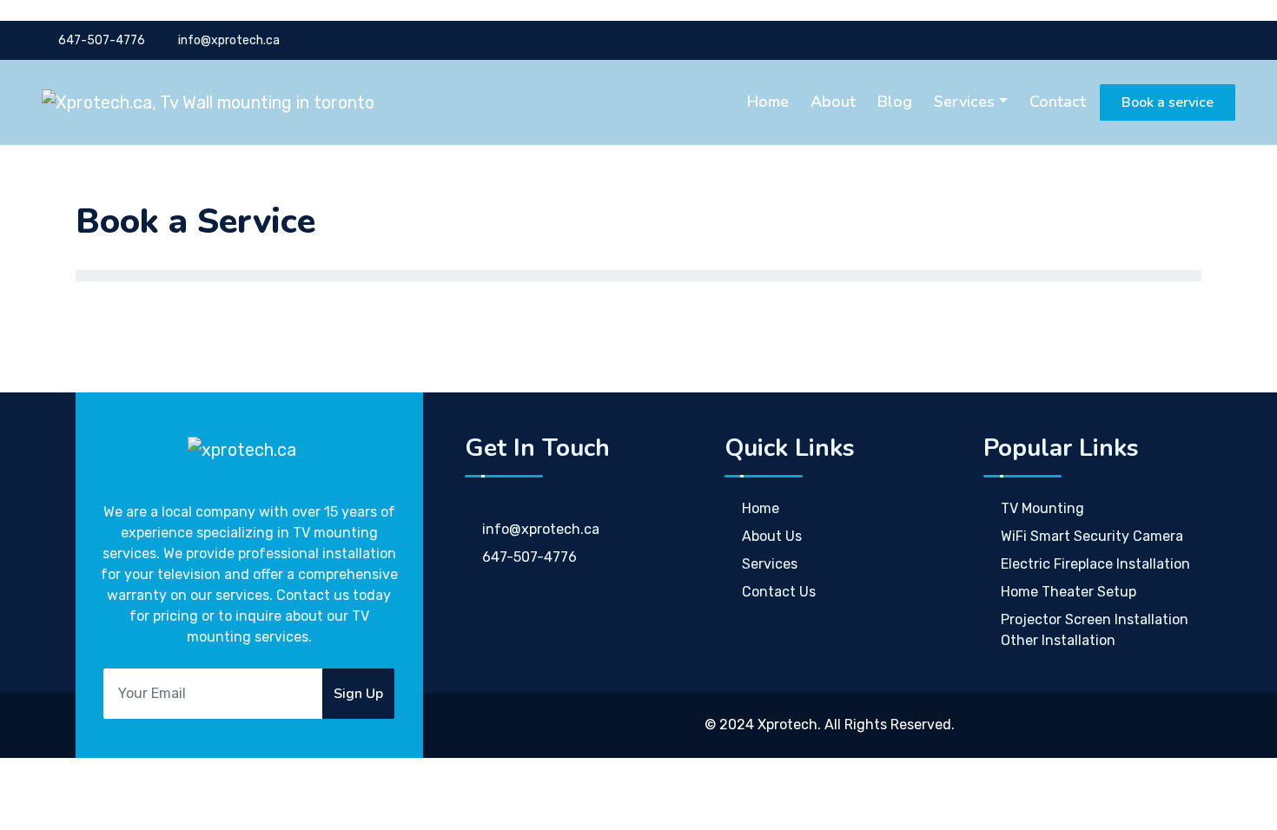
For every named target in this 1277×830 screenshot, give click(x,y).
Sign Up (358, 693)
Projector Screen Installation (1094, 619)
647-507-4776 (101, 40)
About (833, 101)
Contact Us (779, 591)
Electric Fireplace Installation (1095, 564)
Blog (894, 101)
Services (964, 101)
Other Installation (1058, 640)
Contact (1057, 101)
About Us (772, 536)
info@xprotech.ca (227, 40)
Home (768, 101)
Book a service (1168, 102)
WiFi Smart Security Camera (1092, 536)
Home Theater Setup (1068, 591)
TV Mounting (1042, 508)
